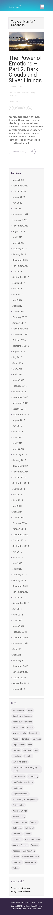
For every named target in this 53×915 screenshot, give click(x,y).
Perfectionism (18, 805)
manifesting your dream (22, 782)
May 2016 (17, 368)
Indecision (16, 756)
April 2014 (17, 511)
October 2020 (19, 191)
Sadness (33, 822)
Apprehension (18, 710)
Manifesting (33, 776)
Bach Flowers (18, 727)
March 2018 (18, 243)
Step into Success (20, 845)
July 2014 (17, 494)
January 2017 (19, 323)
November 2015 (20, 403)
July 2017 (17, 288)
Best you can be (19, 733)
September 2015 (20, 414)
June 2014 (17, 500)
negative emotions (20, 794)
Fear (30, 745)
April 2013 (17, 569)
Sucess (15, 856)
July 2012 (17, 609)
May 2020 (17, 208)
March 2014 (18, 517)
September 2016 (20, 346)
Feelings (16, 750)
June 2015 (17, 431)
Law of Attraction (19, 762)
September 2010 (20, 683)
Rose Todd (16, 101)
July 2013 (17, 551)
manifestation (18, 776)
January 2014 (19, 529)
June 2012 (17, 614)
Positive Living (18, 816)
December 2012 (20, 586)
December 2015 (20, 397)
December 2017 (20, 260)
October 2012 (19, 597)
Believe (30, 727)
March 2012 (18, 626)
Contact (39, 902)
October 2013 (19, 540)
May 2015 (17, 437)
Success (34, 845)
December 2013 (20, 534)
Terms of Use (29, 902)
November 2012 (20, 592)
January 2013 (19, 580)
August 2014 (18, 489)
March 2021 (18, 180)
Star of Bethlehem (32, 839)
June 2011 (17, 649)
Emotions (13, 96)
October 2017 (19, 271)
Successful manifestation (23, 851)
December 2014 (20, 466)
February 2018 (19, 248)
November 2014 (20, 471)
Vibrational (17, 862)
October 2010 (19, 677)
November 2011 (20, 643)
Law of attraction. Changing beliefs (24, 769)
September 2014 (20, 483)
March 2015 (18, 449)
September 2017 (20, 277)
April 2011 (17, 654)
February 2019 (19, 220)
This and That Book (30, 856)
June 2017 (17, 294)
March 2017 (18, 311)
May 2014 (17, 506)
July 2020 (17, 203)
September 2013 (20, 546)
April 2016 (17, 374)
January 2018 (19, 254)
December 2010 (20, 666)
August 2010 (18, 689)
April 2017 (17, 306)
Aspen (30, 710)
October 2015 (19, 408)
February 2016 (19, 386)
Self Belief (29, 828)
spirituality (17, 839)
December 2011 (20, 637)
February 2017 (19, 317)
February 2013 (19, 574)
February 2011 (19, 660)
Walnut (15, 868)
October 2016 (19, 340)
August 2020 (18, 197)
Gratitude (27, 750)
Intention (28, 756)
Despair (15, 739)
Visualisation (30, 862)
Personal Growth (19, 811)
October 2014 (19, 477)
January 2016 (19, 391)
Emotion (25, 739)
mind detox (17, 788)
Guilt (36, 750)
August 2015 (18, 420)
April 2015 (17, 443)
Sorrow (28, 834)
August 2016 (18, 351)
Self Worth (17, 834)
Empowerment (18, 745)
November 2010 (20, 672)
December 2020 (20, 185)
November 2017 (20, 265)
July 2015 (17, 426)
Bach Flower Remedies (19, 92)
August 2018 (18, 231)
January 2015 (19, 460)
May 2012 (17, 620)
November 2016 (20, 334)
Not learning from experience (24, 799)
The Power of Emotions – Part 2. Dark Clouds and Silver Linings (25, 69)
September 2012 (20, 603)
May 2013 (17, 563)
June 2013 (17, 557)
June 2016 (17, 363)
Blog (33, 92)
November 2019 (20, 214)
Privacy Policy (16, 902)
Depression (34, 733)
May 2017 (17, 300)
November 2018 (20, 225)
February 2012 (19, 632)
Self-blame (17, 828)
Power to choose (19, 822)
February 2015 (19, 454)
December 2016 (20, 328)
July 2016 (17, 357)
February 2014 (19, 523)
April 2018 (17, 237)
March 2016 (18, 380)
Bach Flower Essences (22, 716)
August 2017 (18, 283)
